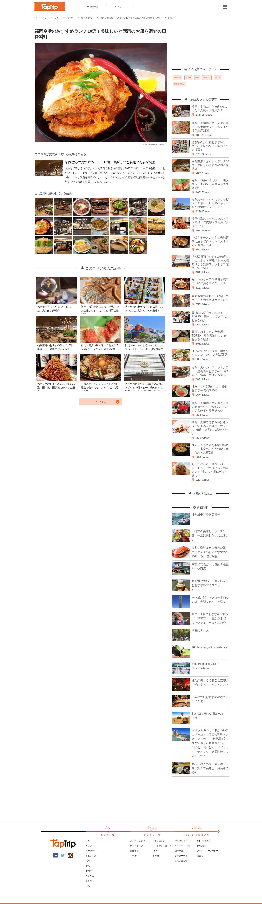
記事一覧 (94, 6)
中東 (88, 865)
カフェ (217, 77)
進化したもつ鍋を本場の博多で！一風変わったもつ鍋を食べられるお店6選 (210, 449)
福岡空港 (177, 77)
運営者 (200, 855)
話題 (197, 77)
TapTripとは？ (204, 840)
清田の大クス (200, 630)
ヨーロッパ (91, 850)
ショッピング (158, 840)
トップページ (40, 18)
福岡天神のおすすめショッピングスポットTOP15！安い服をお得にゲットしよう (210, 203)
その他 (155, 855)
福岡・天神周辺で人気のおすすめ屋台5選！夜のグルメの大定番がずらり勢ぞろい (210, 407)
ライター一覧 (181, 855)
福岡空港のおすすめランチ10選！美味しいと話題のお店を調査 (130, 18)
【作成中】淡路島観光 (206, 514)
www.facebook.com (157, 144)
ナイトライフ (136, 845)
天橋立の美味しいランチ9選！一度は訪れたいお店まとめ (210, 535)
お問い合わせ (181, 860)
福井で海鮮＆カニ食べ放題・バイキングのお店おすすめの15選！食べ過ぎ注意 (210, 552)
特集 (88, 885)
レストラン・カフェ (162, 845)
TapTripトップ (181, 840)
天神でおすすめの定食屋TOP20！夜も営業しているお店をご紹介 (209, 335)
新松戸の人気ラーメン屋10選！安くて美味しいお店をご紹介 (210, 768)
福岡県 (70, 18)
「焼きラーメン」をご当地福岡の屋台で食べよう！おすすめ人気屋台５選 (210, 241)
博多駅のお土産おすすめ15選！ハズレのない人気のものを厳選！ (210, 146)
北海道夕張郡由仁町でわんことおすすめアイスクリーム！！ (210, 585)
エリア (120, 6)
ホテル (133, 855)
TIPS (154, 850)
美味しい (206, 77)
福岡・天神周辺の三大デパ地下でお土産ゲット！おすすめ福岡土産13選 (210, 127)
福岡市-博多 (86, 18)
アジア (89, 845)
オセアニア (91, 855)
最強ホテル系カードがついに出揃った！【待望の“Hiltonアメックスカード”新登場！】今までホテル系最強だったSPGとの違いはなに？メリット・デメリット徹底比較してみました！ (210, 743)
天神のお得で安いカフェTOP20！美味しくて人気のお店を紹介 (209, 316)
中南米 (89, 870)
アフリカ (90, 875)
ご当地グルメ (179, 84)
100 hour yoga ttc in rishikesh (210, 647)
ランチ (188, 77)
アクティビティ (137, 840)
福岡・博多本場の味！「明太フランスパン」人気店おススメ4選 (210, 184)
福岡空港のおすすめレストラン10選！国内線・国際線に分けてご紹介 (210, 222)
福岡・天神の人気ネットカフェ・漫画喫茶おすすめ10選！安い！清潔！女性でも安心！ (210, 371)
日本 (57, 18)
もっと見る (100, 402)
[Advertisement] (200, 45)
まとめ (89, 880)
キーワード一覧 (182, 845)
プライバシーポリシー (207, 850)
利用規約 (201, 845)
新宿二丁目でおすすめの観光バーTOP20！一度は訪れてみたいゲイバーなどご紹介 (210, 618)
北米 (88, 860)
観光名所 (134, 850)
